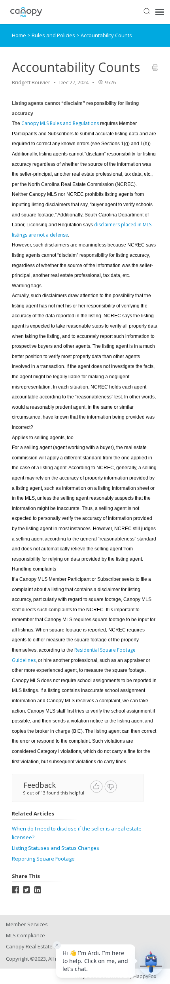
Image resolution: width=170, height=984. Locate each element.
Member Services (27, 924)
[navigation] (159, 12)
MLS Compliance (25, 935)
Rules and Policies (54, 35)
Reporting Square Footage (43, 858)
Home (19, 35)
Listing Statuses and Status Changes (55, 847)
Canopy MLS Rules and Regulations (60, 123)
